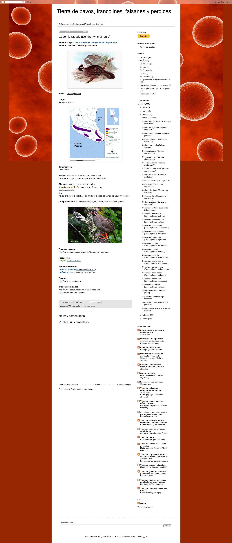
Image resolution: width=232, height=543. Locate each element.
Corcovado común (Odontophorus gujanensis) (154, 244)
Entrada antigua (124, 384)
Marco (143, 503)
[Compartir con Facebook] (97, 302)
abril (145, 111)
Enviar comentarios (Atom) (82, 389)
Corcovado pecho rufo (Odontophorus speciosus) (154, 280)
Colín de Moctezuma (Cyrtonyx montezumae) (155, 170)
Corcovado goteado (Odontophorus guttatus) (153, 250)
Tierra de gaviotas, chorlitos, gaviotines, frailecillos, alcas (153, 472)
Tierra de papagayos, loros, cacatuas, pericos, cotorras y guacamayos (153, 456)
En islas (143, 73)
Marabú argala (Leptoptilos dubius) (153, 467)
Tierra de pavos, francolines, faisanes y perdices (114, 11)
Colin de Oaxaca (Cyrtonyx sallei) (156, 180)
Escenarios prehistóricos (151, 382)
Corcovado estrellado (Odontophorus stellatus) (153, 285)
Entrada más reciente (68, 384)
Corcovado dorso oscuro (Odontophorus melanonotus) (155, 268)
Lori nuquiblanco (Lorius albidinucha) (154, 461)
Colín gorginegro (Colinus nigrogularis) (153, 158)
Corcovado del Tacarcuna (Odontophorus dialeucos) (154, 232)
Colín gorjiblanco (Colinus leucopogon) (153, 152)
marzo (146, 114)
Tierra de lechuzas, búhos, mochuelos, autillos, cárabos (153, 421)
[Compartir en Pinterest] (100, 302)
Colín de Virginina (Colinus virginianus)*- (153, 164)
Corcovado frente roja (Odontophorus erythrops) (154, 238)
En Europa (144, 70)
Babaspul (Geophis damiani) (151, 350)
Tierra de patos (147, 437)
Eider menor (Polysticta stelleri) (152, 439)
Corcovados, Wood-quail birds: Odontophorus (155, 209)
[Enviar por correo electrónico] (90, 302)
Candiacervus (145, 384)
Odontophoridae (149, 118)
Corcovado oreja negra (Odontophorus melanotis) (154, 274)
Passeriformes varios (148, 416)
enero (145, 319)
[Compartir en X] (95, 302)
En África (144, 60)
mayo (145, 107)
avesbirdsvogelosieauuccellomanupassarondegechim (153, 413)
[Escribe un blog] (92, 302)
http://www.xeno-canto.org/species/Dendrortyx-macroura (83, 252)
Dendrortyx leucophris (84, 272)
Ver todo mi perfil (144, 507)
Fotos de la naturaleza (150, 364)
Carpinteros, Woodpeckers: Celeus (153, 433)
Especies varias (146, 476)
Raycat (118, 536)
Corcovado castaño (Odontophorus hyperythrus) (155, 256)
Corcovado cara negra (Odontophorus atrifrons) (153, 215)
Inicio (97, 384)
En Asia (143, 67)
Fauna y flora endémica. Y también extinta (152, 331)
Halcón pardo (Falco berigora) (151, 484)
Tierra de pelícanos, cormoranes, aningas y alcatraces (150, 390)
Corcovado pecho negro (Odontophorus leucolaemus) (155, 262)
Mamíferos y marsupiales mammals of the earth (151, 355)
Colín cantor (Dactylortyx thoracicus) (152, 185)
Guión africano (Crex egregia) (151, 493)
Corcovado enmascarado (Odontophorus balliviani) (154, 221)
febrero (146, 315)
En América (145, 64)
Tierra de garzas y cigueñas (153, 465)
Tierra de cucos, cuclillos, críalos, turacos (152, 402)
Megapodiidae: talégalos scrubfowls (155, 80)
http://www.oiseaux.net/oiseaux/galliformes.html (79, 290)
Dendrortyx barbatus (86, 269)
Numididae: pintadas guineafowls (154, 85)
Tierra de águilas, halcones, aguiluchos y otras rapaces (153, 481)
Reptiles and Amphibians (151, 339)
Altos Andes (145, 335)
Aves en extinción (147, 47)
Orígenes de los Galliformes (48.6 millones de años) (81, 24)
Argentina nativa (147, 373)
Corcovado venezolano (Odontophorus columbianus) (155, 226)
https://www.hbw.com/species (72, 292)
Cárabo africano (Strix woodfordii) (153, 425)
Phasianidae (145, 94)
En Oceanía (145, 76)
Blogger (143, 536)
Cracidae (144, 57)
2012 (142, 104)
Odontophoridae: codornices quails (81, 306)
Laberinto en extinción (150, 347)
